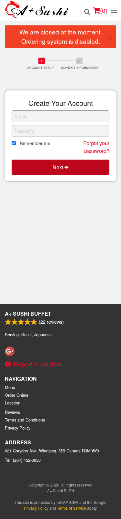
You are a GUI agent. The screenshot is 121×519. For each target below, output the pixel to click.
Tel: (23, 460)
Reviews (12, 412)
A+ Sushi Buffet (28, 313)
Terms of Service (71, 508)
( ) (103, 10)
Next (59, 167)
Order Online (16, 395)
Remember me (35, 143)
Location (12, 403)
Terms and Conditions (25, 420)
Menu (10, 387)
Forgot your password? (96, 146)
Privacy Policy (17, 428)
